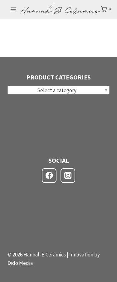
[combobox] (58, 90)
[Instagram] (68, 175)
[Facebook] (49, 175)
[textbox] (58, 90)
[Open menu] (13, 9)
